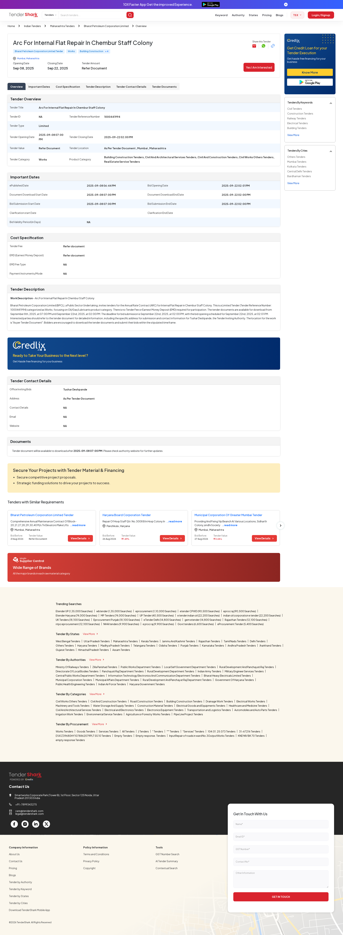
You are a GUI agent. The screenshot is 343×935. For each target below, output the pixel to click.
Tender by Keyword (20, 889)
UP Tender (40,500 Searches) (157, 615)
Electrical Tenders (297, 123)
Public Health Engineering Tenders (75, 684)
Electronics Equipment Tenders (165, 709)
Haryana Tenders (87, 645)
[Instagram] (25, 824)
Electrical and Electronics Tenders (124, 709)
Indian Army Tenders (209, 671)
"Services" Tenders (193, 731)
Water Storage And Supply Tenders (113, 705)
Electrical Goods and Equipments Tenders (201, 705)
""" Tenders (173, 731)
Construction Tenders (300, 113)
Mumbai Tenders (296, 161)
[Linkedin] (35, 824)
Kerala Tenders (149, 641)
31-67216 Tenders (249, 731)
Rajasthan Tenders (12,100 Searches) (246, 619)
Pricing (267, 15)
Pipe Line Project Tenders (188, 714)
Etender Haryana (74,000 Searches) (76, 615)
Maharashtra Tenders (62, 26)
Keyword (221, 15)
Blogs (279, 15)
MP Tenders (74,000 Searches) (118, 615)
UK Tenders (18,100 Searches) (73, 619)
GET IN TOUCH (281, 896)
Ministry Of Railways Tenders (72, 667)
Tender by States (19, 896)
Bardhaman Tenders (299, 176)
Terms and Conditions (96, 854)
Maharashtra (32, 58)
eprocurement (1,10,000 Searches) (155, 611)
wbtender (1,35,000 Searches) (114, 611)
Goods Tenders (86, 731)
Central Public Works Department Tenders (80, 675)
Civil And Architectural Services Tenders (78, 709)
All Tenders (128, 731)
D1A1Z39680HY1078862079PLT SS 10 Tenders (83, 735)
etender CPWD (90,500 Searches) (200, 611)
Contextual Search (167, 868)
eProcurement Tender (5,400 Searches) (240, 624)
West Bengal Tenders (68, 641)
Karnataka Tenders (213, 645)
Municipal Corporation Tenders (74, 679)
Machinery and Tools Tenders (73, 705)
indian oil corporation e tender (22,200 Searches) (252, 615)
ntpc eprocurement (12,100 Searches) (78, 624)
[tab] (17, 86)
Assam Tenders (121, 649)
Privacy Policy (91, 861)
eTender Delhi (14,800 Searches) (162, 619)
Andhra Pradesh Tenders (242, 645)
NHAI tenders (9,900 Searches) (121, 624)
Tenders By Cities (297, 150)
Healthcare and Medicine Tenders (248, 705)
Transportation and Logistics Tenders (209, 709)
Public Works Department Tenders (141, 667)
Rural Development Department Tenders (170, 671)
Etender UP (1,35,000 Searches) (74, 611)
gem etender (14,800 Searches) (203, 619)
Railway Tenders (296, 118)
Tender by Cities (18, 903)
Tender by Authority (20, 882)
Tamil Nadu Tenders (235, 641)
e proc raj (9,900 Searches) (158, 624)
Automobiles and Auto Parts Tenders (255, 709)
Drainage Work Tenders (219, 701)
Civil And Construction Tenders (109, 701)
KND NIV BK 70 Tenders (251, 735)
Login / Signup (321, 15)
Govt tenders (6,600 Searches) (196, 624)
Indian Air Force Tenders (112, 684)
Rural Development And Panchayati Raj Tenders (246, 667)
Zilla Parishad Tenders (104, 667)
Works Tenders (64, 731)
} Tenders (143, 731)
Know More (310, 72)
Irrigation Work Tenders (69, 714)
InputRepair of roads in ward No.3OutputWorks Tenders (201, 735)
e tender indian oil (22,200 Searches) (198, 615)
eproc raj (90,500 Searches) (239, 611)
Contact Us (15, 861)
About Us (14, 854)
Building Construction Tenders (184, 701)
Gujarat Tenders (65, 649)
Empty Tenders (123, 735)
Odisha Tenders (168, 645)
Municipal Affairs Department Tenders (117, 679)
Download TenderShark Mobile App (29, 910)
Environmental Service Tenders (104, 714)
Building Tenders (297, 128)
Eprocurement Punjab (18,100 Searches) (116, 619)
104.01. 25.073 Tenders (221, 731)
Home (11, 26)
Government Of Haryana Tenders (234, 679)
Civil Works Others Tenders (71, 701)
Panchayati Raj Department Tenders (123, 671)
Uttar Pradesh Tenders (97, 641)
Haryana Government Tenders (147, 684)
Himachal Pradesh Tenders (93, 649)
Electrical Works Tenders (251, 701)
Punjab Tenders (189, 645)
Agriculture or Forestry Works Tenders (148, 714)
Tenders (49, 14)
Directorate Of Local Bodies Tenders (77, 671)
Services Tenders (108, 731)
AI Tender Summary (167, 861)
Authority (238, 15)
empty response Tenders (70, 740)
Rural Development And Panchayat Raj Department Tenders (177, 679)
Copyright (89, 868)
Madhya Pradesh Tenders (115, 645)
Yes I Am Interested (259, 67)
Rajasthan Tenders (209, 641)
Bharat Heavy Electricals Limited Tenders (227, 675)
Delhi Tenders (257, 641)
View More (89, 633)
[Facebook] (14, 824)
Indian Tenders (32, 26)
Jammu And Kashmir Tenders (178, 641)
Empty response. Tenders (151, 735)
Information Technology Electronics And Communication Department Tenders (154, 675)
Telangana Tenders (144, 645)
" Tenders (157, 731)
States (253, 15)
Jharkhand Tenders (270, 645)
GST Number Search (167, 854)
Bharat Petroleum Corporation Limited (106, 26)
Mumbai (21, 58)
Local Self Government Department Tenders (190, 667)
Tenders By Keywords (300, 102)
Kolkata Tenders (296, 166)
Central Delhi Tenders (299, 171)
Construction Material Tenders (155, 705)
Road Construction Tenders (146, 701)
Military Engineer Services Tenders (244, 671)
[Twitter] (46, 824)
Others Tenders (296, 156)
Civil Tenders (294, 108)
